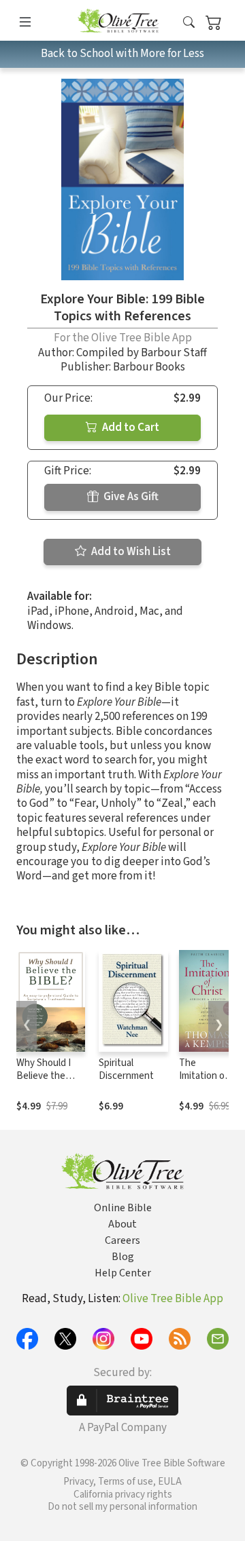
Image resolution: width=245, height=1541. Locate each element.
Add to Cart (129, 427)
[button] (189, 23)
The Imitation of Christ (203, 1076)
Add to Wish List (130, 552)
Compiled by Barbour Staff (141, 353)
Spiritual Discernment (126, 1069)
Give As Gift (130, 497)
